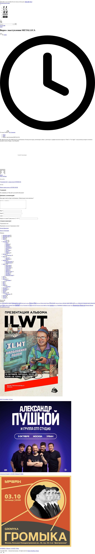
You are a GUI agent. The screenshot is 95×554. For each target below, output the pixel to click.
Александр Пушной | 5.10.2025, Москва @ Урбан (11, 474)
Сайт (1, 215)
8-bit (7, 242)
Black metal (8, 265)
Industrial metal (9, 261)
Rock (4, 284)
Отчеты (4, 295)
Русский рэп (8, 255)
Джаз (4, 291)
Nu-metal (8, 272)
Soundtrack (5, 289)
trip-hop (4, 290)
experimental (8, 247)
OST (4, 276)
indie (4, 256)
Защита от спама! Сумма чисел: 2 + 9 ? (9, 218)
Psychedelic (8, 280)
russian (4, 285)
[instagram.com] (5, 15)
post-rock (5, 279)
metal (1, 26)
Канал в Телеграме (4, 230)
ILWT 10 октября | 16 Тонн (6, 399)
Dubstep (7, 245)
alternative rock (6, 236)
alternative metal (6, 235)
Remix (7, 251)
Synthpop (8, 252)
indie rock (8, 259)
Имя (1, 210)
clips (4, 239)
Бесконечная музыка (5, 3)
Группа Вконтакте (4, 228)
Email (1, 213)
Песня (4, 296)
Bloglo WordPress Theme (33, 550)
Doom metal (8, 267)
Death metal (8, 266)
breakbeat (8, 244)
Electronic (5, 241)
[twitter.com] (5, 10)
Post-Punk (8, 286)
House (7, 249)
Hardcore (8, 269)
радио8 (4, 297)
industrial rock (9, 262)
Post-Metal (8, 274)
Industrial (5, 260)
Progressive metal (9, 275)
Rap (4, 282)
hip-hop (4, 254)
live (6, 240)
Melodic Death (9, 271)
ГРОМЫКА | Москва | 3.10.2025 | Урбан (9, 548)
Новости (5, 292)
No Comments (12, 132)
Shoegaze (5, 287)
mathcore (8, 270)
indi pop (7, 257)
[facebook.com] (5, 8)
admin (1, 175)
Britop (4, 237)
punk (4, 281)
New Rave (8, 250)
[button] (13, 24)
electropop (8, 246)
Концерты (8, 294)
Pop (4, 277)
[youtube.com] (5, 17)
